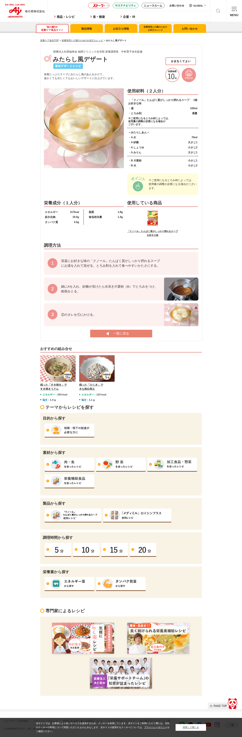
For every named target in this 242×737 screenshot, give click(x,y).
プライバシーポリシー (155, 727)
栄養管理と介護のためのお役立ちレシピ (155, 28)
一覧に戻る (121, 333)
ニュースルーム (153, 5)
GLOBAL (198, 5)
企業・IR (129, 16)
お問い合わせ (176, 5)
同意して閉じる (191, 727)
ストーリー (98, 5)
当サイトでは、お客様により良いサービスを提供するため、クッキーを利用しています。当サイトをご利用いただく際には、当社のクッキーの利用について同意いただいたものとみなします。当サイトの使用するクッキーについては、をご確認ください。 (103, 727)
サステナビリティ (125, 5)
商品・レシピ (66, 16)
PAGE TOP (223, 702)
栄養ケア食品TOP (49, 40)
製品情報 (86, 28)
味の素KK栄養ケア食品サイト (52, 28)
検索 (218, 11)
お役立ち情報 (121, 28)
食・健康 (99, 16)
